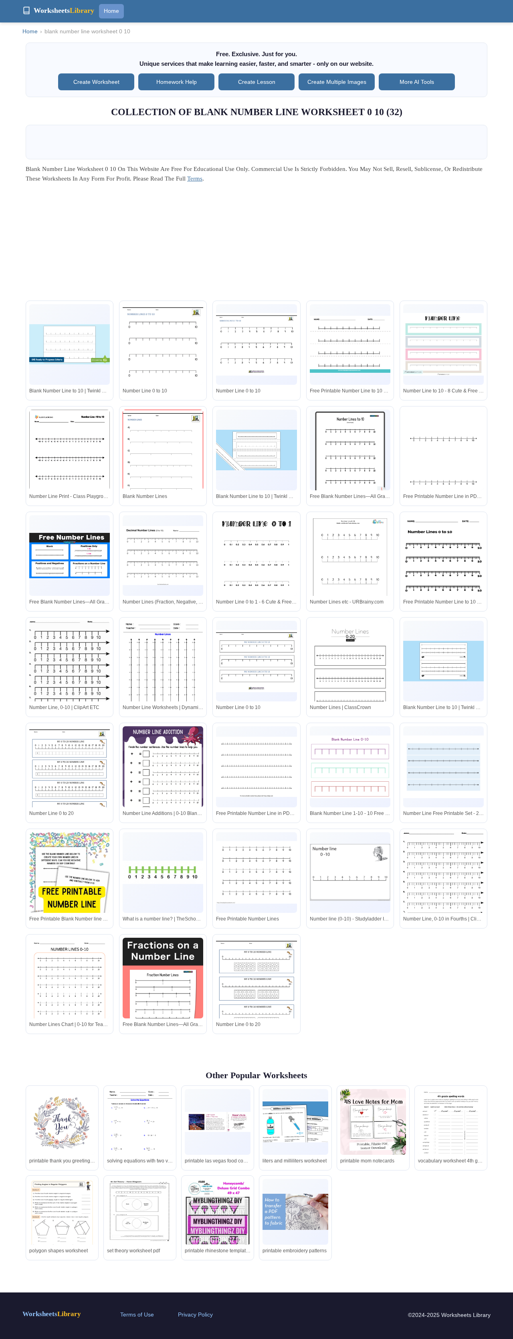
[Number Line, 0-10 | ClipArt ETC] (69, 675)
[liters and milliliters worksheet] (295, 1122)
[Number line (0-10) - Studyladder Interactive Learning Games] (350, 872)
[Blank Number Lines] (163, 462)
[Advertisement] (256, 244)
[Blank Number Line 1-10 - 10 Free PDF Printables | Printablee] (350, 767)
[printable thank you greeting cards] (62, 1135)
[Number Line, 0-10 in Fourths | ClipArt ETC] (443, 885)
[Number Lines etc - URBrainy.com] (350, 572)
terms (194, 178)
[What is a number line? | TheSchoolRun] (163, 872)
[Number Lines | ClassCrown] (350, 673)
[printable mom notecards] (373, 1122)
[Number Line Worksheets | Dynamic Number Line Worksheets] (163, 673)
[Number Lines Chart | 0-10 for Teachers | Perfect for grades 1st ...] (69, 995)
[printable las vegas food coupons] (217, 1122)
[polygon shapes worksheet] (62, 1225)
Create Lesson (256, 82)
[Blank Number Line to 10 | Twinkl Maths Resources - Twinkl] (69, 344)
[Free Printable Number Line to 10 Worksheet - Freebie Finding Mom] (350, 344)
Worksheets (51, 1314)
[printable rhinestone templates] (217, 1216)
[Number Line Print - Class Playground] (69, 462)
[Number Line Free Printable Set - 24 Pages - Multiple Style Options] (443, 767)
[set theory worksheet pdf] (140, 1212)
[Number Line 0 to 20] (69, 778)
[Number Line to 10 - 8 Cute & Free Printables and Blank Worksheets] (443, 344)
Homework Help (176, 82)
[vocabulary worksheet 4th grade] (451, 1131)
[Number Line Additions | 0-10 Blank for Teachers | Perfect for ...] (163, 783)
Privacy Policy (195, 1314)
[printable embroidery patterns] (295, 1211)
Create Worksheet (96, 82)
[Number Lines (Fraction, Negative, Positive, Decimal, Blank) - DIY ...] (163, 555)
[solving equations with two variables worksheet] (140, 1131)
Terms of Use (137, 1314)
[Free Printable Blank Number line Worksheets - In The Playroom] (69, 899)
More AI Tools (417, 82)
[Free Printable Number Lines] (256, 872)
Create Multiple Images (336, 82)
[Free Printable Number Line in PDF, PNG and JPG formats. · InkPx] (443, 463)
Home (111, 11)
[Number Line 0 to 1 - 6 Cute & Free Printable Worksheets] (256, 567)
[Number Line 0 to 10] (163, 356)
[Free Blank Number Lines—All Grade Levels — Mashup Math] (350, 455)
